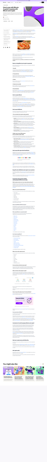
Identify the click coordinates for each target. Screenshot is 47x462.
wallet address (29, 104)
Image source (19, 51)
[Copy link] (3, 47)
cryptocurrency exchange (20, 106)
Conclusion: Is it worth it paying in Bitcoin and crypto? (7, 41)
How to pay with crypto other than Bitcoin (7, 34)
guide (4, 367)
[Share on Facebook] (7, 47)
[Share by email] (9, 47)
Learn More (29, 0)
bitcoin (37, 367)
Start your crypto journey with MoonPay (7, 43)
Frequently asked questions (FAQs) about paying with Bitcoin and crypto (7, 39)
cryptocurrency (16, 367)
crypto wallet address (23, 71)
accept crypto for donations (31, 235)
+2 (6, 367)
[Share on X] (5, 47)
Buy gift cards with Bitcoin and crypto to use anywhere (7, 36)
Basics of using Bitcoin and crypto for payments (7, 30)
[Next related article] (43, 364)
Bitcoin (25, 352)
